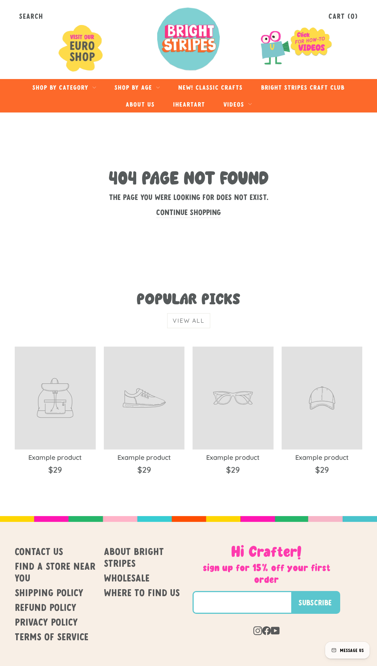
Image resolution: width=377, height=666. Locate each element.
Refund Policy (45, 607)
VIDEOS (234, 104)
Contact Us (39, 551)
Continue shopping (188, 212)
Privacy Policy (46, 622)
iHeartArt (189, 104)
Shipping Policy (49, 592)
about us (140, 104)
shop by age (134, 87)
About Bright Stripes (134, 557)
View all (189, 320)
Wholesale (126, 578)
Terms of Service (51, 636)
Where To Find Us (142, 592)
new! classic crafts (210, 87)
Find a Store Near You (55, 572)
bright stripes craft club (303, 87)
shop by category (61, 87)
